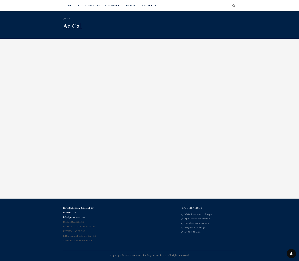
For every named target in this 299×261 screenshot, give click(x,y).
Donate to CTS (193, 232)
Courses (130, 5)
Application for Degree (197, 219)
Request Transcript (195, 227)
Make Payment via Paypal (199, 214)
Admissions (92, 5)
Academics (112, 5)
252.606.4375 (69, 212)
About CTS (72, 5)
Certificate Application (197, 223)
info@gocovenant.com (74, 217)
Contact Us (148, 5)
